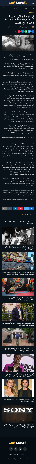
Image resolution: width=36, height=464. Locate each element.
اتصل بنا (10, 454)
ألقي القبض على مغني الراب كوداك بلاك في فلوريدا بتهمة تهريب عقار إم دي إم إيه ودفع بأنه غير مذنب (19, 375)
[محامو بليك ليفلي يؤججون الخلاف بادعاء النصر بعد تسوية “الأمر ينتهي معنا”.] (18, 388)
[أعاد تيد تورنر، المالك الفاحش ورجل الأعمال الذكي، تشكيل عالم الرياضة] (18, 236)
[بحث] (3, 3)
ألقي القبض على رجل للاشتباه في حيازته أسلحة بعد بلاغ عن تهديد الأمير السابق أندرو (18, 324)
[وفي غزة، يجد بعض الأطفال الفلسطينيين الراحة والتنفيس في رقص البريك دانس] (18, 287)
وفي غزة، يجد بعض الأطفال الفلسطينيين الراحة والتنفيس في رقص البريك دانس (20, 299)
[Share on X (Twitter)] (29, 31)
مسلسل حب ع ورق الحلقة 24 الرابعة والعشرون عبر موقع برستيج (19, 223)
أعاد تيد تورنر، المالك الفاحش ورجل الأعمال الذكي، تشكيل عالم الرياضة (19, 248)
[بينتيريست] (19, 31)
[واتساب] (25, 31)
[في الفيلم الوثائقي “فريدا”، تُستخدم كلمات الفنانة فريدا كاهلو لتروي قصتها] (18, 43)
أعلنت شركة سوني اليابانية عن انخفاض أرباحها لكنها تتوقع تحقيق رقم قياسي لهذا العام (19, 426)
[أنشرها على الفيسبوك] (32, 31)
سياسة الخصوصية (23, 454)
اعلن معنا (16, 454)
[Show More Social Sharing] (15, 31)
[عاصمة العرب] (18, 2)
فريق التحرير (25, 27)
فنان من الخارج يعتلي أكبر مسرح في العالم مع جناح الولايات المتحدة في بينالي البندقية (19, 350)
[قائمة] (33, 3)
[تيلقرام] (22, 31)
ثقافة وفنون (32, 12)
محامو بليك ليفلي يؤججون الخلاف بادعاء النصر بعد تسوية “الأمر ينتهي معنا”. (19, 400)
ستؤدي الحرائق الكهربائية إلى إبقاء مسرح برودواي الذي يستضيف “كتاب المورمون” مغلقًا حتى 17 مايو (18, 273)
